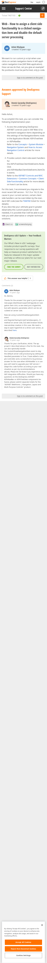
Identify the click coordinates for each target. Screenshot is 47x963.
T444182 (27, 201)
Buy (32, 2)
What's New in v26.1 (17, 243)
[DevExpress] (9, 2)
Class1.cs (9, 224)
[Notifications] (43, 2)
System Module (36, 144)
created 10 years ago (21, 49)
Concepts (22, 144)
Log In (38, 2)
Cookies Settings (23, 955)
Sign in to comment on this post (30, 77)
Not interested (33, 267)
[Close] (42, 925)
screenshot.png (25, 224)
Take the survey (13, 267)
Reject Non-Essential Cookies (23, 949)
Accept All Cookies (23, 942)
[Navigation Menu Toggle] (3, 8)
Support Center (23, 8)
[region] (23, 942)
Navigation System (15, 147)
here (15, 330)
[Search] (43, 8)
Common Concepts (27, 178)
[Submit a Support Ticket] (42, 15)
